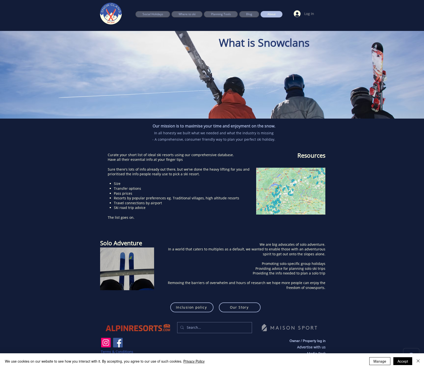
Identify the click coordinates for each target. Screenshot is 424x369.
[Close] (418, 361)
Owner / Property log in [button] (308, 341)
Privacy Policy (194, 361)
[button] (221, 14)
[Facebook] (118, 342)
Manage (379, 361)
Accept (403, 361)
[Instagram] (106, 342)
